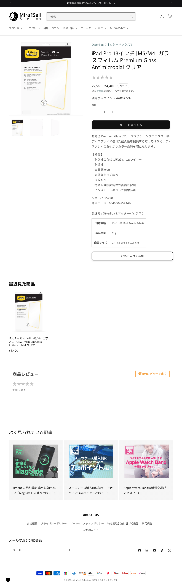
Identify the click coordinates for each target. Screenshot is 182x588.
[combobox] (91, 17)
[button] (15, 28)
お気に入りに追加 (132, 256)
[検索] (131, 16)
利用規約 (147, 523)
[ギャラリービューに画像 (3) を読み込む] (55, 127)
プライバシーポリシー (54, 523)
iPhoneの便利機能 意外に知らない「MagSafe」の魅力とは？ (34, 490)
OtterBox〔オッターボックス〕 (112, 44)
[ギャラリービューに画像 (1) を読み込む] (17, 127)
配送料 (100, 90)
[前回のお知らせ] (10, 3)
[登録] (69, 550)
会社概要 (32, 523)
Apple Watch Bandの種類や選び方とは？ (145, 490)
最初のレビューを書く (152, 373)
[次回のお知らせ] (172, 3)
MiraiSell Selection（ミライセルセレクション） (95, 579)
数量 (94, 105)
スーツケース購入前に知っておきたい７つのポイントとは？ (91, 490)
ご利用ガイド (91, 529)
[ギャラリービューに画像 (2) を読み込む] (36, 127)
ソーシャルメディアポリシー (87, 523)
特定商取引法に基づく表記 (122, 523)
